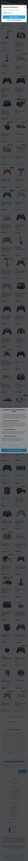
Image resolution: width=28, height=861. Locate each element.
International (9, 12)
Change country (14, 17)
